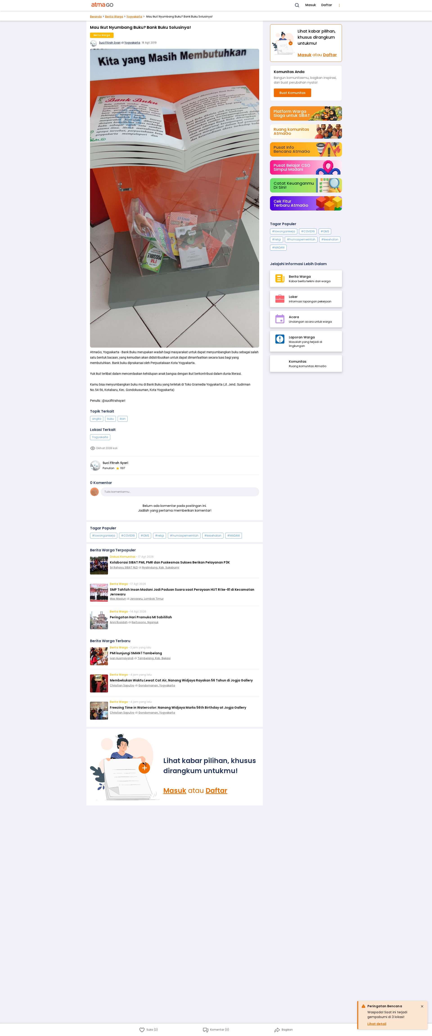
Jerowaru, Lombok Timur (147, 599)
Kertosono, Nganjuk (145, 622)
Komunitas (297, 361)
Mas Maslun (118, 599)
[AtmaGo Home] (102, 5)
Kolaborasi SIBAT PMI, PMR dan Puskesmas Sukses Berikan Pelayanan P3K (170, 562)
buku (110, 419)
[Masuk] (125, 767)
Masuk (310, 5)
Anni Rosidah (119, 622)
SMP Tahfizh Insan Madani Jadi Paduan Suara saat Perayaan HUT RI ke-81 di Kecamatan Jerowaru (182, 592)
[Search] (297, 5)
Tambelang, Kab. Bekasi (154, 658)
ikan (123, 419)
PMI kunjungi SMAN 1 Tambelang (136, 653)
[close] (422, 1006)
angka (96, 419)
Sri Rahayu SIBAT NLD (124, 567)
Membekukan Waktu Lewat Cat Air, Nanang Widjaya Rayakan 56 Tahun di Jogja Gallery (181, 680)
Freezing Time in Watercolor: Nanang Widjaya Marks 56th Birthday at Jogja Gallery (178, 707)
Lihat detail (376, 1024)
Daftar (326, 5)
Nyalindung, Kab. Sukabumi (160, 567)
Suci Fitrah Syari (109, 42)
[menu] (339, 5)
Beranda (96, 16)
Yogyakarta (134, 16)
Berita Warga (114, 16)
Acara (294, 317)
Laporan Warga (302, 337)
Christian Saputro (122, 685)
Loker (293, 297)
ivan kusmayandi (121, 658)
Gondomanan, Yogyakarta (156, 685)
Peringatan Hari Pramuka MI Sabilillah (141, 617)
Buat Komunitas (292, 93)
